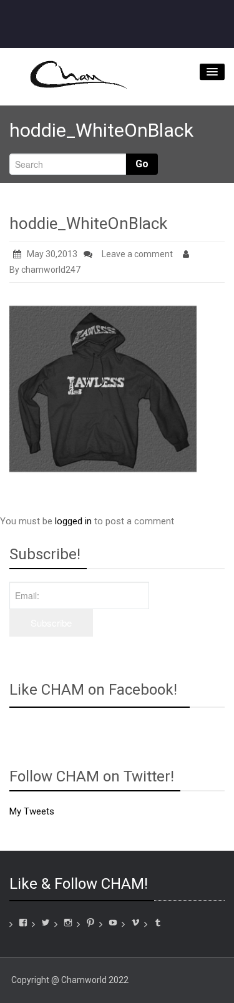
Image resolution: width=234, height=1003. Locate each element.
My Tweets (31, 811)
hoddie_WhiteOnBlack (88, 223)
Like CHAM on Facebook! (93, 689)
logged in (73, 521)
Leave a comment (137, 254)
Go (142, 164)
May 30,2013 (52, 254)
